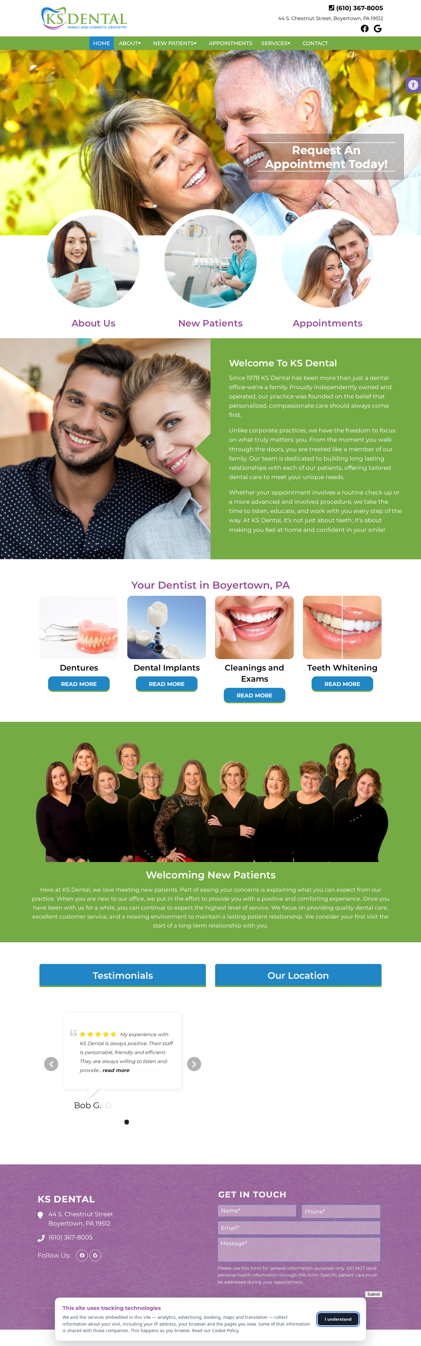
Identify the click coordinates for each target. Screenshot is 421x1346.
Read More (79, 684)
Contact (315, 43)
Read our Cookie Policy (215, 1330)
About (128, 43)
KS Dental (66, 1199)
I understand (338, 1319)
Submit (373, 1294)
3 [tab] (126, 1122)
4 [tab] (135, 1122)
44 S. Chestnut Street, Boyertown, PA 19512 (330, 18)
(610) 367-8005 (359, 8)
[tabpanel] (122, 1064)
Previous (51, 1064)
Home (101, 43)
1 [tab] (108, 1122)
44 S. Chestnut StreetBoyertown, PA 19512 (80, 1218)
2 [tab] (117, 1122)
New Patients (173, 43)
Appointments (230, 43)
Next (194, 1064)
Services (274, 43)
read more (115, 1070)
